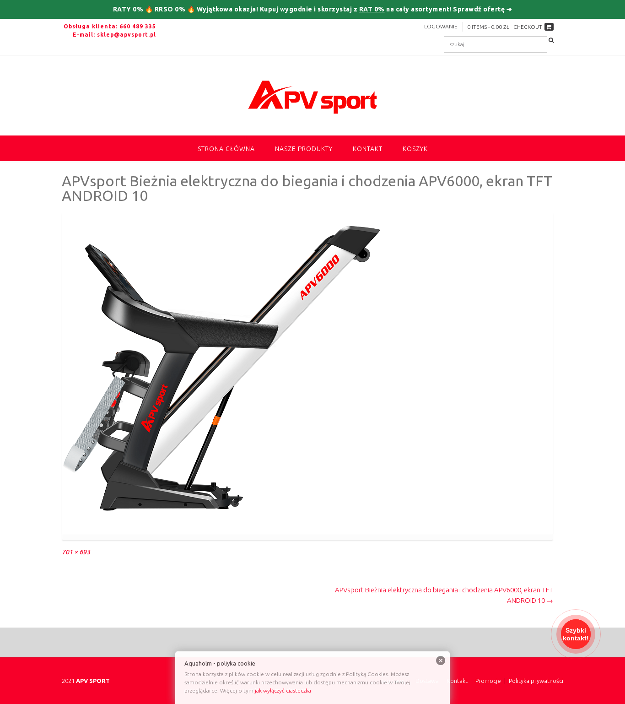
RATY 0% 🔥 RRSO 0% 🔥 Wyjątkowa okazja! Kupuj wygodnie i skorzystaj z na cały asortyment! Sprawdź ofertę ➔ (312, 9)
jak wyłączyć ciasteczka (283, 690)
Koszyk (415, 148)
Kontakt (368, 148)
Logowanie (441, 26)
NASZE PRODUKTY (304, 148)
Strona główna (226, 148)
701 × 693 (76, 552)
